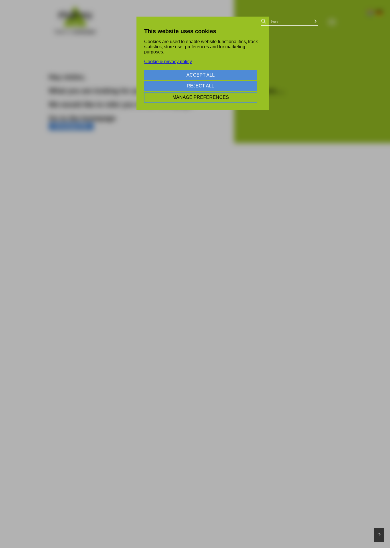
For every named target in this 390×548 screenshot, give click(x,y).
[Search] (315, 21)
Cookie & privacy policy (168, 61)
